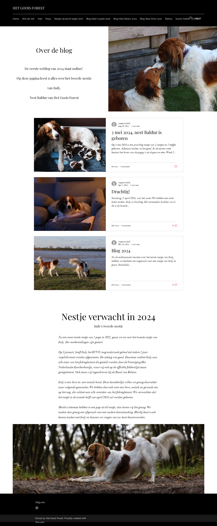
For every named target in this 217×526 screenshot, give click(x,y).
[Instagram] (36, 507)
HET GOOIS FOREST (29, 8)
